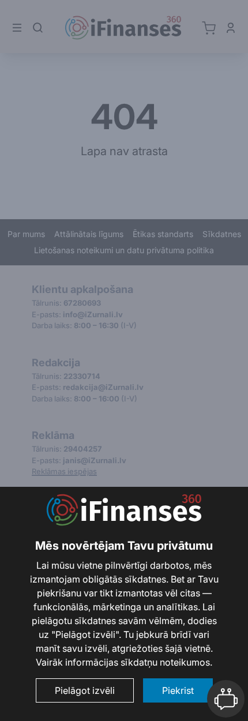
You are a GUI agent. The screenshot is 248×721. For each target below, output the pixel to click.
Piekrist (178, 690)
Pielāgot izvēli (85, 690)
